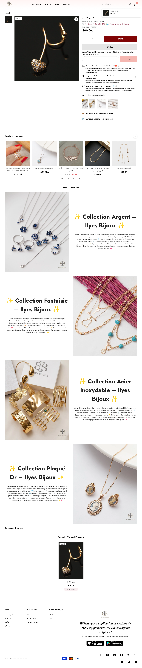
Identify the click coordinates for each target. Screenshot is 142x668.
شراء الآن (110, 47)
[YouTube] (122, 662)
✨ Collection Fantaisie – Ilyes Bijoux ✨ (37, 304)
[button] (37, 4)
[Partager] (76, 19)
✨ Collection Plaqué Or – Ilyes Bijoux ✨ (37, 472)
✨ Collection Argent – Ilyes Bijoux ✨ (105, 221)
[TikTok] (121, 655)
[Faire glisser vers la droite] (135, 136)
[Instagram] (108, 655)
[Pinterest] (114, 655)
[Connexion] (129, 4)
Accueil (7, 13)
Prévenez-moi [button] (71, 589)
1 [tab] (62, 178)
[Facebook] (101, 655)
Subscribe (129, 59)
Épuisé (120, 39)
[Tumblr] (128, 655)
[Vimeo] (136, 662)
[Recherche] (113, 4)
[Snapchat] (135, 655)
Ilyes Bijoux (13, 659)
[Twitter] (129, 662)
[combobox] (114, 4)
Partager (76, 19)
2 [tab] (65, 178)
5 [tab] (76, 178)
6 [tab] (80, 178)
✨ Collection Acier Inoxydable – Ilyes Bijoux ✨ (105, 390)
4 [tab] (73, 178)
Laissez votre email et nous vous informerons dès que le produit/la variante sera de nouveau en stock (108, 53)
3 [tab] (69, 178)
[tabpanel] (18, 158)
